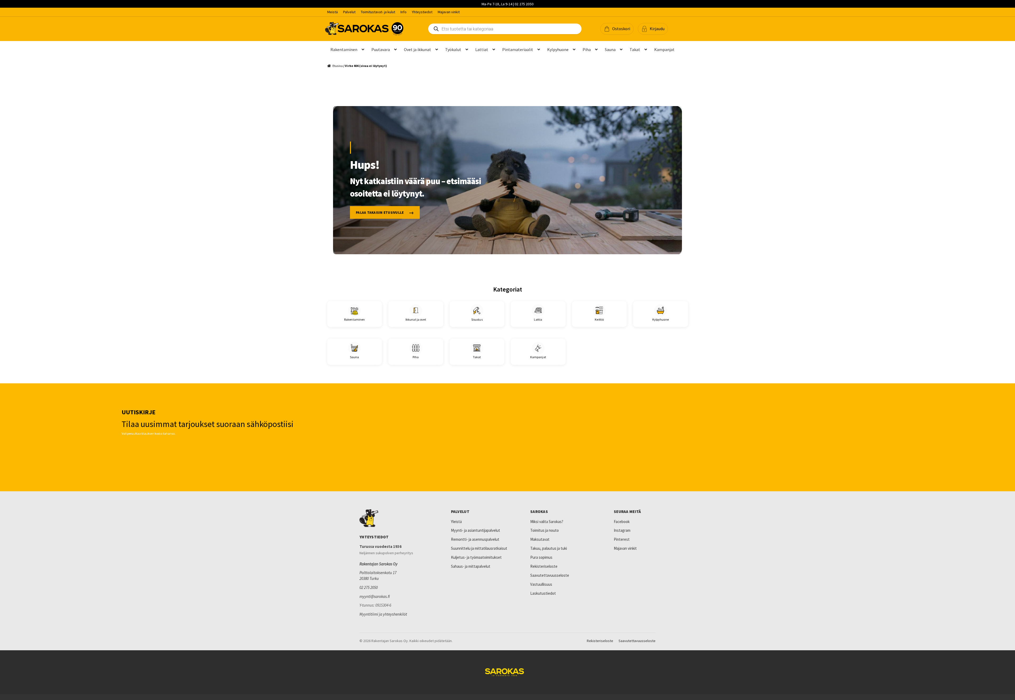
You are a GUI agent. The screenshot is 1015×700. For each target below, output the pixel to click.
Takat (635, 49)
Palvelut (349, 12)
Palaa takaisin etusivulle (380, 212)
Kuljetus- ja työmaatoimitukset (476, 557)
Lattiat (481, 49)
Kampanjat (664, 49)
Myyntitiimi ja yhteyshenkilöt (383, 614)
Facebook (622, 521)
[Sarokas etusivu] (393, 518)
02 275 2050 (368, 587)
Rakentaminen (343, 49)
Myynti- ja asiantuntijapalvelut (475, 530)
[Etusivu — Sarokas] (364, 28)
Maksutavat (540, 539)
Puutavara (380, 49)
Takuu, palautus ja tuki (548, 548)
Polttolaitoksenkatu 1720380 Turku (377, 575)
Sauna (610, 49)
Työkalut (453, 49)
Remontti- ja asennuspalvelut (475, 539)
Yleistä (456, 521)
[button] (617, 29)
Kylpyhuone (558, 49)
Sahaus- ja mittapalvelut (470, 566)
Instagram (622, 530)
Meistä (332, 12)
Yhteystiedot (422, 12)
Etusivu (338, 66)
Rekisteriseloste (543, 566)
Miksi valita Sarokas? (546, 521)
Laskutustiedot (543, 593)
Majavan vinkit (449, 12)
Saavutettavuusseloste (549, 575)
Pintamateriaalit (517, 49)
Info (403, 12)
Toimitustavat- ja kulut (378, 12)
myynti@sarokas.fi (374, 596)
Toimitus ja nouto (544, 530)
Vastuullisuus (541, 584)
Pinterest (622, 539)
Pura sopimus (541, 557)
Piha (587, 49)
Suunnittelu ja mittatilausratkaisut (479, 548)
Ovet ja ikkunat (417, 49)
